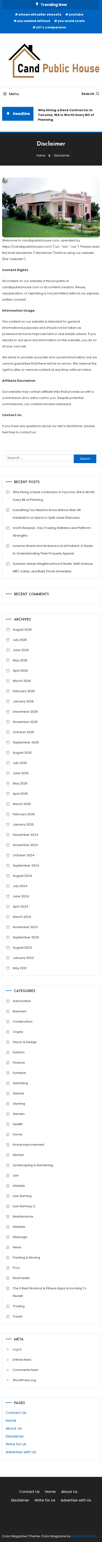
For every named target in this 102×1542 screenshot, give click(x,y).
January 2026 (23, 701)
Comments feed (25, 1370)
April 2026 (20, 670)
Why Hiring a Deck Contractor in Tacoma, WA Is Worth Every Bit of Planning (65, 115)
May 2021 (20, 968)
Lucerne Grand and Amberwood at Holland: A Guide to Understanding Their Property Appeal (53, 550)
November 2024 (25, 845)
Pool (16, 1267)
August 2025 (22, 752)
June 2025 (21, 773)
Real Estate (21, 1278)
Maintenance (23, 1216)
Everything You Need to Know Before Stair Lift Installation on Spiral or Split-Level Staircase (47, 514)
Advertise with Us (21, 1451)
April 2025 (20, 793)
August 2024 (22, 875)
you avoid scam (71, 21)
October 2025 (23, 732)
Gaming (19, 1103)
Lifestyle (19, 1185)
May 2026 (20, 660)
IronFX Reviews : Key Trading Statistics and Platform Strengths (52, 532)
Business (19, 1011)
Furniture (19, 1073)
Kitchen (18, 1155)
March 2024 (22, 917)
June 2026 (21, 650)
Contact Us (16, 1412)
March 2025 (22, 804)
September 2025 (26, 742)
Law (16, 1175)
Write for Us (16, 1444)
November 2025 (25, 722)
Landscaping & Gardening (33, 1165)
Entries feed (22, 1359)
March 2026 (22, 681)
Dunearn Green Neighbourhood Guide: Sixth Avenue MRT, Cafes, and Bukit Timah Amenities (53, 567)
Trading (19, 1306)
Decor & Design (25, 1042)
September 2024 (26, 865)
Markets (19, 1226)
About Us (14, 1428)
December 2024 (25, 834)
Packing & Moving (26, 1257)
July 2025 (20, 763)
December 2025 (25, 711)
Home (17, 1134)
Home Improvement (28, 1144)
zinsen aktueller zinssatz (40, 14)
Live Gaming (22, 1196)
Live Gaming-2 (24, 1206)
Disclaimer (15, 1436)
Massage (20, 1237)
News (17, 1247)
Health (18, 1124)
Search (87, 93)
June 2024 (21, 896)
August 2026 (22, 629)
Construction (22, 1021)
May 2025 (20, 783)
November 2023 (25, 927)
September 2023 (26, 937)
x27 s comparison (51, 27)
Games (18, 1093)
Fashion (19, 1052)
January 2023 (23, 958)
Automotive (22, 1001)
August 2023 (22, 947)
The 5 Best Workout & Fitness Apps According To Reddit (50, 1292)
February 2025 (24, 814)
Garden (19, 1114)
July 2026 (20, 640)
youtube (76, 14)
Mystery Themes (83, 1536)
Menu (14, 93)
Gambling (20, 1083)
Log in (17, 1349)
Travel (17, 1316)
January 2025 (23, 824)
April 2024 (20, 906)
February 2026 (24, 691)
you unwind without (33, 21)
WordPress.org (24, 1380)
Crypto (18, 1032)
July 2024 (20, 886)
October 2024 (23, 855)
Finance (19, 1062)
